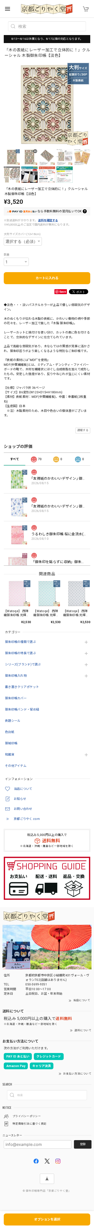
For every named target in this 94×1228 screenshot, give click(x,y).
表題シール (12, 721)
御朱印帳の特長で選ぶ (20, 653)
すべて (14, 459)
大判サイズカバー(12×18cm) (22, 234)
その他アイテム (15, 766)
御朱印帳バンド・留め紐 (22, 709)
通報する (82, 430)
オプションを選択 (47, 1219)
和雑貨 (9, 754)
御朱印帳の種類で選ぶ (20, 642)
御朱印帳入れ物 (16, 675)
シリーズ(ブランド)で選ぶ (23, 664)
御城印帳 (11, 743)
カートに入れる (47, 278)
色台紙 (9, 732)
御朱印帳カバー (16, 698)
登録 (82, 1144)
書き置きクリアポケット (22, 687)
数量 (7, 254)
